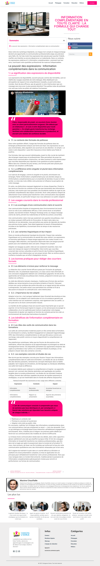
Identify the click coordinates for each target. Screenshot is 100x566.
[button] (64, 40)
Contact (47, 535)
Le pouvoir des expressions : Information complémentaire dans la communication (35, 46)
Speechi (47, 548)
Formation (66, 3)
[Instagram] (16, 551)
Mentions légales (50, 538)
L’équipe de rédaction (51, 544)
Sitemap (47, 541)
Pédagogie (58, 3)
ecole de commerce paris (52, 550)
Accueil (51, 3)
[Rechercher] (90, 54)
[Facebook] (14, 551)
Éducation (74, 3)
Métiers (82, 3)
